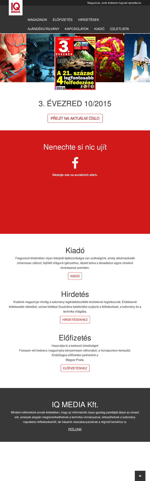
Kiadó (99, 28)
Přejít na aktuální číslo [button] (75, 118)
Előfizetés (63, 19)
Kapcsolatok (77, 28)
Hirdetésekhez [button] (75, 319)
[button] (140, 476)
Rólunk (75, 429)
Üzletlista (119, 28)
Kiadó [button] (75, 276)
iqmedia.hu (134, 3)
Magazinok (37, 19)
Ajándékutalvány (43, 28)
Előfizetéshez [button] (75, 368)
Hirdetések (88, 19)
